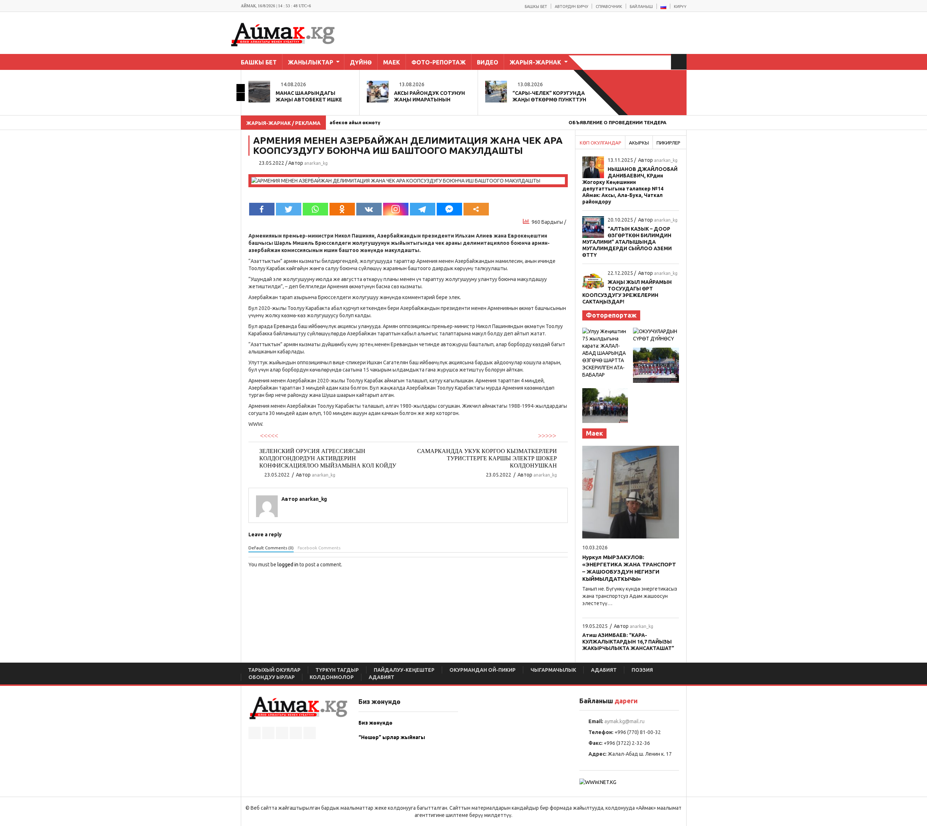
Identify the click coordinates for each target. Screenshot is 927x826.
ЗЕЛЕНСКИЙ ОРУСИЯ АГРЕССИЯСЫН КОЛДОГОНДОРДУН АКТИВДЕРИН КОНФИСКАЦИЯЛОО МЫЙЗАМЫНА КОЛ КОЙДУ (327, 458)
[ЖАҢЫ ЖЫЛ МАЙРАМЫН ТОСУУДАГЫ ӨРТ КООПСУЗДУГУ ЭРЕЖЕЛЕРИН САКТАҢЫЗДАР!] (593, 280)
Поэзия (642, 670)
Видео (487, 62)
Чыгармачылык (553, 670)
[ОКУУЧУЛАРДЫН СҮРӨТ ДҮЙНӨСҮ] (656, 334)
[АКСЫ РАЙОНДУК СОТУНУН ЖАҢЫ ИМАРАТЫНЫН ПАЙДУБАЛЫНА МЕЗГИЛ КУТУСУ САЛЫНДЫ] (378, 91)
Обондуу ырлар (271, 677)
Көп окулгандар (600, 142)
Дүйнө (361, 62)
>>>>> (547, 435)
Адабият (604, 670)
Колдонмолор (332, 677)
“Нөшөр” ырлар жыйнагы (391, 737)
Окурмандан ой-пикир (482, 670)
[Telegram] (422, 209)
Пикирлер (668, 142)
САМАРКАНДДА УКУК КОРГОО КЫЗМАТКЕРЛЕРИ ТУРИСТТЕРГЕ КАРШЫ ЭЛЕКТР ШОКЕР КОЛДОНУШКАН (487, 458)
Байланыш (641, 6)
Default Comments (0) (271, 547)
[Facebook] (261, 209)
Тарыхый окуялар (274, 670)
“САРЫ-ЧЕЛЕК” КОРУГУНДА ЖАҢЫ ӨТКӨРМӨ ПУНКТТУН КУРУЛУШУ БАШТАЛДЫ (549, 99)
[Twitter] (288, 209)
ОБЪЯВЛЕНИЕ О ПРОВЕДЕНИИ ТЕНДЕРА (600, 122)
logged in (287, 564)
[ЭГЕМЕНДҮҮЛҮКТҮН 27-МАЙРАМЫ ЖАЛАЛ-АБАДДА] (656, 365)
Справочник (609, 6)
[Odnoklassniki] (342, 209)
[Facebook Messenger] (449, 209)
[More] (476, 209)
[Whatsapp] (315, 209)
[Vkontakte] (369, 209)
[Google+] (296, 733)
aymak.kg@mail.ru (624, 721)
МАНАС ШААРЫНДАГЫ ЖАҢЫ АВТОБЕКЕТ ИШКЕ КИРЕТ (309, 99)
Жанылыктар (310, 62)
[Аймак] (293, 34)
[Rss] (254, 733)
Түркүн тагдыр (337, 670)
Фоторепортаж (611, 315)
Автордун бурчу (571, 6)
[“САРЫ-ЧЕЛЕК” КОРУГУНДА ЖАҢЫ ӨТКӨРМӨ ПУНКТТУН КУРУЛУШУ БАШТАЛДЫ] (496, 91)
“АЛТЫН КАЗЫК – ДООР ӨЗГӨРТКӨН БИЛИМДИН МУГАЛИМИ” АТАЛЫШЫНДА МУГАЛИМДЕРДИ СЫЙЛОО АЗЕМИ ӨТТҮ (627, 242)
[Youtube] (309, 733)
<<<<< (269, 435)
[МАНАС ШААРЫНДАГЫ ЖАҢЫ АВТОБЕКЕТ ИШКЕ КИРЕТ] (259, 91)
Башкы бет (536, 6)
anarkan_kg (316, 163)
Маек (391, 62)
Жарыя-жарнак (535, 62)
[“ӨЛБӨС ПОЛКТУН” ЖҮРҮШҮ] (605, 405)
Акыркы (639, 142)
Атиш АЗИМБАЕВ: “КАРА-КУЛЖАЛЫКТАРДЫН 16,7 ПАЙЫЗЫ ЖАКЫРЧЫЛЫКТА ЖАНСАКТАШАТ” (628, 641)
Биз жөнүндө (375, 723)
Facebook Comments (319, 547)
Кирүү (680, 6)
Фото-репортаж (438, 62)
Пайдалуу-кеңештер (404, 670)
